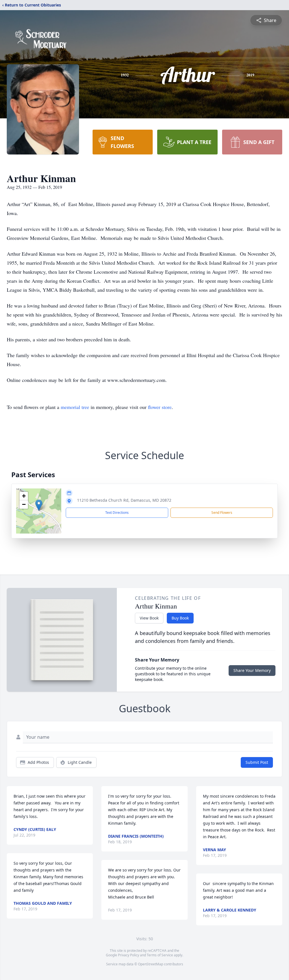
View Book (149, 618)
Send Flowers (221, 512)
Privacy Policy (128, 955)
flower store (160, 407)
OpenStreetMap (150, 964)
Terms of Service (160, 955)
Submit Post (257, 762)
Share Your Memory (252, 670)
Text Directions (117, 512)
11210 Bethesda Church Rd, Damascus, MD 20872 (124, 500)
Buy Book (180, 618)
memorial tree (75, 407)
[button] (38, 505)
